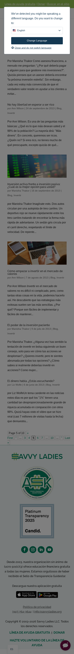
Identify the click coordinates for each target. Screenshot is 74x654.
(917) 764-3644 (21, 611)
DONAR (59, 632)
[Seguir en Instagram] (32, 549)
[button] (65, 645)
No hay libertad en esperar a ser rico (30, 104)
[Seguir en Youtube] (49, 549)
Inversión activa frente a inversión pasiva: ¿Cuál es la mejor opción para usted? (33, 186)
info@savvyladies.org (48, 611)
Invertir (11, 113)
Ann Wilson (18, 108)
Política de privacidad (37, 607)
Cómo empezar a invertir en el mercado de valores (35, 272)
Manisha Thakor (20, 190)
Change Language (37, 40)
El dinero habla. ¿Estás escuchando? (30, 381)
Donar (41, 4)
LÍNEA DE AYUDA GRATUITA (29, 632)
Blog (59, 108)
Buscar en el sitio (58, 4)
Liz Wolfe (17, 384)
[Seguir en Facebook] (24, 549)
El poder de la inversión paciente (28, 325)
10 (52, 437)
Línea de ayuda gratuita (20, 4)
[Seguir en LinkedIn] (41, 549)
